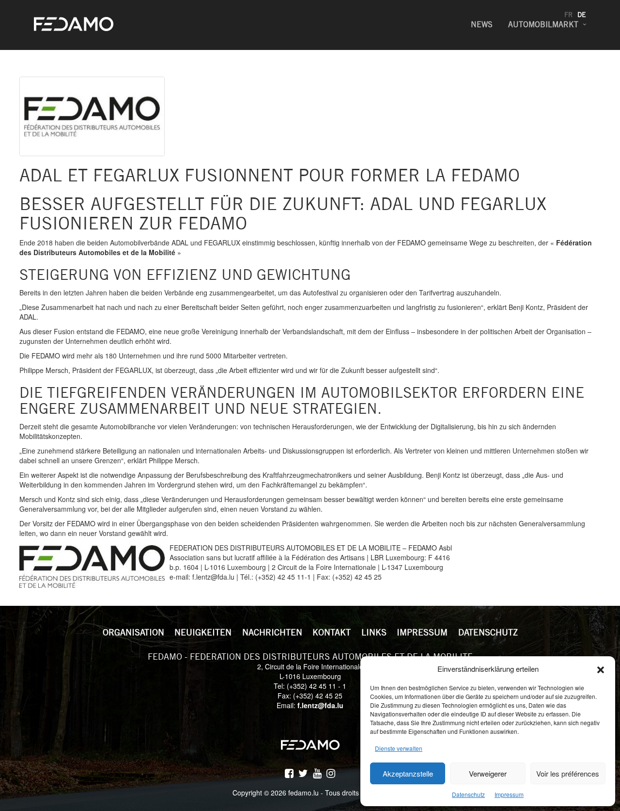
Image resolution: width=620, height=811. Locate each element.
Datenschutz (468, 794)
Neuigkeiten (203, 632)
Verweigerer (488, 773)
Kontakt (331, 632)
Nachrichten (272, 632)
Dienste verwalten (398, 748)
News (482, 24)
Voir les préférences (567, 773)
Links (374, 632)
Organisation (133, 632)
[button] (600, 668)
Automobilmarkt (543, 24)
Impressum (509, 794)
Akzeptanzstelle (408, 773)
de (581, 14)
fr (568, 14)
